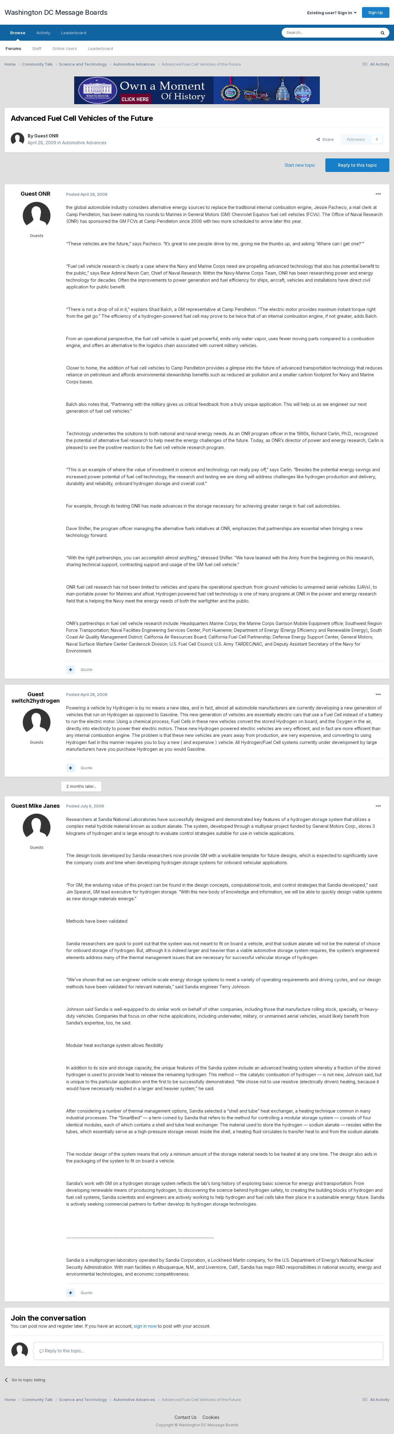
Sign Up (375, 12)
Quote (86, 669)
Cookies (211, 1417)
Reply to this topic (357, 165)
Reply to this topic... (64, 1350)
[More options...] (378, 194)
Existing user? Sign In (330, 12)
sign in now (145, 1326)
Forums (13, 48)
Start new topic (300, 165)
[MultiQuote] (70, 669)
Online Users (64, 48)
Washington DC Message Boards (56, 12)
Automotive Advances (84, 142)
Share (327, 139)
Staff (36, 48)
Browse (17, 32)
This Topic (358, 32)
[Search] (382, 33)
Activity (43, 32)
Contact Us (186, 1417)
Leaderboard (100, 48)
